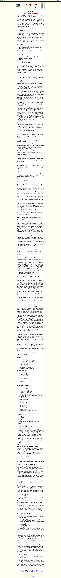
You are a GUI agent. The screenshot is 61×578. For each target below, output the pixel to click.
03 (24, 571)
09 (38, 570)
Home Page (5, 0)
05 (26, 571)
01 (22, 571)
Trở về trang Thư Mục (30, 576)
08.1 (31, 570)
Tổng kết (42, 571)
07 (28, 571)
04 (25, 571)
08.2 (32, 570)
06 (27, 571)
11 (40, 570)
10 (39, 570)
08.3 (34, 570)
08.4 (35, 570)
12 (41, 570)
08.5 (37, 570)
